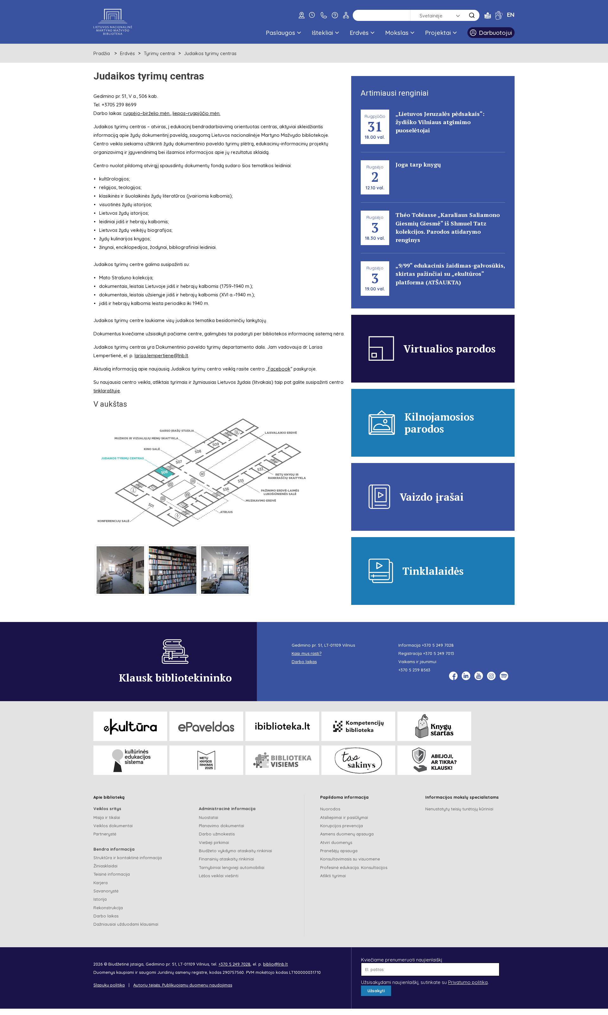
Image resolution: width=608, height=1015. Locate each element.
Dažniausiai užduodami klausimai (125, 924)
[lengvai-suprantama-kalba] (487, 15)
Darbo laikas (105, 915)
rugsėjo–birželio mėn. (147, 113)
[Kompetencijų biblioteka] (358, 726)
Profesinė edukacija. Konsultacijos (353, 867)
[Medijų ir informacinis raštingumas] (434, 760)
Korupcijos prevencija (341, 825)
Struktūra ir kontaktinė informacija (127, 857)
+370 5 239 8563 (414, 669)
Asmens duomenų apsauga (347, 833)
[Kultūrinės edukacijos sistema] (130, 760)
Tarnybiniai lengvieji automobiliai (231, 867)
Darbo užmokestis (217, 833)
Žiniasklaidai (105, 865)
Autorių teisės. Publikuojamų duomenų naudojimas (182, 984)
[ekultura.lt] (130, 726)
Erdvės (359, 32)
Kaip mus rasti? (306, 653)
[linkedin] (466, 676)
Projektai (438, 32)
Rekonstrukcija (108, 907)
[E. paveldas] (206, 726)
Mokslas (396, 32)
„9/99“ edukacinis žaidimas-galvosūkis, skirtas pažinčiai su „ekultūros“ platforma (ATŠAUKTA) (450, 274)
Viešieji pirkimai (214, 842)
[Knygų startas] (434, 726)
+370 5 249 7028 (438, 645)
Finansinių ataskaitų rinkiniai (226, 858)
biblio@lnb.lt (275, 964)
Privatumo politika (468, 982)
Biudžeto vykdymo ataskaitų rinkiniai (235, 850)
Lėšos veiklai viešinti (218, 875)
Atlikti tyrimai (333, 875)
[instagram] (491, 676)
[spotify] (504, 676)
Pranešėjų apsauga (339, 850)
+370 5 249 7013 (438, 653)
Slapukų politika (109, 984)
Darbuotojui (495, 32)
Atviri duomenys (336, 842)
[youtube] (478, 676)
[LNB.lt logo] (112, 22)
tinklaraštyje (106, 391)
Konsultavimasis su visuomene (350, 858)
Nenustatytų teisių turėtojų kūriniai (459, 808)
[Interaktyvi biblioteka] (282, 726)
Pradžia (101, 53)
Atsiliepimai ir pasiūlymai (344, 817)
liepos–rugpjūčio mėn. (196, 113)
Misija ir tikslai (106, 817)
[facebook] (453, 676)
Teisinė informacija (111, 874)
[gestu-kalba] (499, 15)
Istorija (100, 899)
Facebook (279, 369)
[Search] (471, 15)
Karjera (100, 882)
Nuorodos (330, 808)
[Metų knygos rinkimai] (206, 760)
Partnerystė (104, 833)
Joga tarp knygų (418, 164)
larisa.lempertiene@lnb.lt (161, 355)
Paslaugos (280, 32)
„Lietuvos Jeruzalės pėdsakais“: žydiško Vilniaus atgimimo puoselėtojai (440, 122)
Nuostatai (208, 817)
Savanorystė (105, 890)
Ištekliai (322, 32)
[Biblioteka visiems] (282, 760)
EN (511, 14)
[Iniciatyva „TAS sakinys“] (358, 760)
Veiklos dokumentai (113, 825)
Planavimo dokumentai (221, 825)
